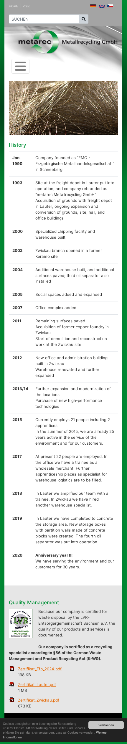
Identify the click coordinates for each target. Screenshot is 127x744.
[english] (102, 6)
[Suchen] (83, 19)
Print (26, 6)
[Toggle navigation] (20, 66)
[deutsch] (93, 6)
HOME (13, 6)
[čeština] (110, 6)
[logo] (68, 41)
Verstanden (106, 725)
